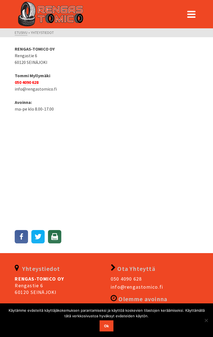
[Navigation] (191, 14)
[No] (206, 320)
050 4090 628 (126, 279)
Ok (106, 326)
